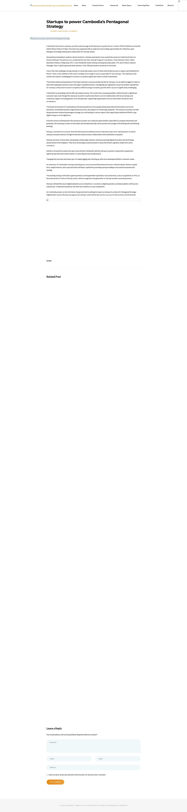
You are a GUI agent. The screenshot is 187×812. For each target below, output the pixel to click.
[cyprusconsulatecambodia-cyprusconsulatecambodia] (51, 5)
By (54, 31)
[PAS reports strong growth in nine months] (93, 675)
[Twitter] (57, 261)
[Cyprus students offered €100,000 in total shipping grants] (93, 310)
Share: (49, 261)
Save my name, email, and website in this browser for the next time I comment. (77, 775)
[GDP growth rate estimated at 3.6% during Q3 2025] (93, 602)
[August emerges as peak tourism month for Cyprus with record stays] (93, 456)
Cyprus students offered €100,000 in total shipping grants (73, 346)
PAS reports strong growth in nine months (65, 712)
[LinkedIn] (60, 261)
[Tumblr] (63, 261)
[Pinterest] (66, 261)
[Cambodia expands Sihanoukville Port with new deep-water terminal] (93, 383)
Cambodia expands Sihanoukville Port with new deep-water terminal (78, 419)
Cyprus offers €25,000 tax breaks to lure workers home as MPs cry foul (79, 566)
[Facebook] (55, 261)
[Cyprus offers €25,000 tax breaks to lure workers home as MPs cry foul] (93, 529)
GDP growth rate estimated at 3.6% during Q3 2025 (70, 639)
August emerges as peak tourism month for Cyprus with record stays (78, 493)
